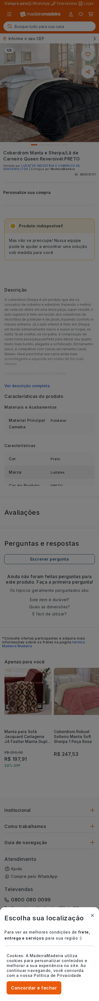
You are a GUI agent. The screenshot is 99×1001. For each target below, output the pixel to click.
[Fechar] (92, 915)
